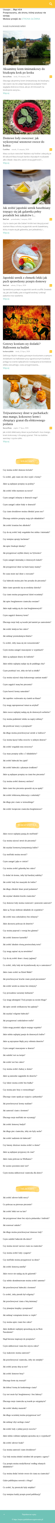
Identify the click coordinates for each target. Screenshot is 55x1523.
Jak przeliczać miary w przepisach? (17, 726)
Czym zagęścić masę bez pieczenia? (17, 684)
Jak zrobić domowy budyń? (14, 1124)
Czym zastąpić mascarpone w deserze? (19, 1048)
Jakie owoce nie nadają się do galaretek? (19, 1274)
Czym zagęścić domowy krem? (16, 615)
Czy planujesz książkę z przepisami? (18, 1308)
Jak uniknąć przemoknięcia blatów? (17, 636)
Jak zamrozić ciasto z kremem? (16, 1110)
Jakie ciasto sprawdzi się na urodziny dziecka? (22, 588)
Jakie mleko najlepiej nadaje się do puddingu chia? (24, 664)
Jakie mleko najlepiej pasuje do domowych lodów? (24, 1034)
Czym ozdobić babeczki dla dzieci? (17, 1239)
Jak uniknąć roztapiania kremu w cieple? (20, 1315)
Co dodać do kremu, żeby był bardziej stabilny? (23, 875)
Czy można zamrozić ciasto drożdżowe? (19, 1450)
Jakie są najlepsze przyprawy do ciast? (18, 1152)
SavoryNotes (7, 76)
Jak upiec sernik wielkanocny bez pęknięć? (20, 1007)
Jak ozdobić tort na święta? (14, 1055)
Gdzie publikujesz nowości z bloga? (18, 1480)
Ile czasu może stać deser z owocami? (18, 574)
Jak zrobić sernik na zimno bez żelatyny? (20, 986)
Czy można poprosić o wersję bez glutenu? (20, 931)
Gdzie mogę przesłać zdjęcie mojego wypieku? (22, 1027)
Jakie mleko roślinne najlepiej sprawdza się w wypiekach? (27, 1436)
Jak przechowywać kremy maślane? (17, 1104)
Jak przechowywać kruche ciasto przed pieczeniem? (24, 979)
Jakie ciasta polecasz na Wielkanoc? (17, 1159)
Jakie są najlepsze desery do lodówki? (18, 657)
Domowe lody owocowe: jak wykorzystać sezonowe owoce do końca (23, 141)
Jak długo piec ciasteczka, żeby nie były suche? (22, 1131)
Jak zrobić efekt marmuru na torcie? (18, 491)
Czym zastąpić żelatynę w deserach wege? (20, 498)
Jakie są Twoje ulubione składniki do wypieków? (23, 910)
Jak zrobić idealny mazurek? (14, 1408)
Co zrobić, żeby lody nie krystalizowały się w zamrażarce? (27, 965)
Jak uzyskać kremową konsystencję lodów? (20, 848)
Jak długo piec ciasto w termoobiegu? (18, 802)
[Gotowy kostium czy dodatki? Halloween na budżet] (27, 322)
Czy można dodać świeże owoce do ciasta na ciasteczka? (26, 1474)
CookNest (6, 149)
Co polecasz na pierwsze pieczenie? (17, 1204)
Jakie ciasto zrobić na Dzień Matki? (17, 972)
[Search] (51, 4)
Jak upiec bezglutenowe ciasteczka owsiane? (21, 601)
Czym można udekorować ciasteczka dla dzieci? (23, 1173)
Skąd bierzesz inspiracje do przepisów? (19, 1339)
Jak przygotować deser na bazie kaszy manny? (22, 567)
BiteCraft (6, 219)
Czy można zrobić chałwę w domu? (17, 1069)
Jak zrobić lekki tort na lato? (15, 1211)
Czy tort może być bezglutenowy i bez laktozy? (22, 1394)
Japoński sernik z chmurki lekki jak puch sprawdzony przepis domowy (25, 279)
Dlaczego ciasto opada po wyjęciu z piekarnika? (23, 1097)
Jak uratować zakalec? (12, 1225)
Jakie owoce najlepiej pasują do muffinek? (20, 834)
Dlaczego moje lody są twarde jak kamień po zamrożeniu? (27, 622)
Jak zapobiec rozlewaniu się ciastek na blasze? (22, 698)
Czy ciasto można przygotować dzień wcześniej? (23, 594)
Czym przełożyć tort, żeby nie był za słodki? (21, 671)
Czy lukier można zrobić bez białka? (18, 1083)
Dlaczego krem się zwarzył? (14, 1380)
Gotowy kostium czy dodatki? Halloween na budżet (21, 345)
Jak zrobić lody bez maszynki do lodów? (20, 882)
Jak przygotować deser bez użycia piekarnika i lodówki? (26, 1218)
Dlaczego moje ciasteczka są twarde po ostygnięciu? (24, 1401)
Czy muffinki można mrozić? (15, 854)
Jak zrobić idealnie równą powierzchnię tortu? (22, 944)
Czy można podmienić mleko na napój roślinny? (23, 719)
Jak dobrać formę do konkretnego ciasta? (20, 1387)
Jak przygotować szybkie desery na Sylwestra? (22, 553)
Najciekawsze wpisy (29, 1514)
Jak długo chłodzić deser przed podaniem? (20, 889)
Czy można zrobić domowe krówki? (18, 470)
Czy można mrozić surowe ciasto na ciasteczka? (22, 1246)
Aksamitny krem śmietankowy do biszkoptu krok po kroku (24, 70)
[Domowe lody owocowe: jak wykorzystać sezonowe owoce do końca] (27, 117)
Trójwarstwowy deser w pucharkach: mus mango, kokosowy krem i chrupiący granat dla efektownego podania (26, 418)
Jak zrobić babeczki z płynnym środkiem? (20, 767)
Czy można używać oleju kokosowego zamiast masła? (25, 677)
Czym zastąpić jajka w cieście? (15, 861)
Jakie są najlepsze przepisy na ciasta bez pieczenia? (24, 774)
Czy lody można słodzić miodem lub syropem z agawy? (26, 1457)
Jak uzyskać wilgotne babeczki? (16, 1014)
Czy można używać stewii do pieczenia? (19, 841)
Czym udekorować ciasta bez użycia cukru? (21, 1346)
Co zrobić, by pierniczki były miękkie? (19, 1487)
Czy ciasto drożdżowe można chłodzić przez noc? (23, 511)
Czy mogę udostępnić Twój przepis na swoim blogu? (25, 1000)
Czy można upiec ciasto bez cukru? (17, 1322)
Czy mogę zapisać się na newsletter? (18, 951)
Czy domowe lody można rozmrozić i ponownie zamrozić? (27, 903)
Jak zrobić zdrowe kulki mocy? (16, 1197)
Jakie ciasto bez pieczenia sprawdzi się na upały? (23, 788)
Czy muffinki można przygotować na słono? (21, 1260)
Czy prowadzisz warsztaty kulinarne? (18, 993)
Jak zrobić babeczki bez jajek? (15, 761)
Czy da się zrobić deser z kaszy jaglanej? (20, 958)
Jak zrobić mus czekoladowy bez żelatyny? (20, 917)
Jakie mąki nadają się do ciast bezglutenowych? (22, 608)
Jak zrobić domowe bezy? (13, 1374)
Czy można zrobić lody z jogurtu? (17, 1253)
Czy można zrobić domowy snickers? (18, 781)
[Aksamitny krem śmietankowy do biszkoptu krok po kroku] (27, 48)
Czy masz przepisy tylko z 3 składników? (20, 754)
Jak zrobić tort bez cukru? (13, 1062)
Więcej (6, 93)
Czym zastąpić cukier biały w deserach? (19, 504)
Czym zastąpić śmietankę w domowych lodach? (22, 560)
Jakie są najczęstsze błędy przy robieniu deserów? (23, 1041)
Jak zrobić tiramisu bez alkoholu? (17, 525)
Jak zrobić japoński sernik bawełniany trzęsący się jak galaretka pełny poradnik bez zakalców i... (26, 211)
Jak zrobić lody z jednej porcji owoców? (19, 1429)
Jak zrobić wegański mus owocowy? (18, 747)
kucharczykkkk (8, 351)
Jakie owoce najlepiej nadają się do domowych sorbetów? (26, 712)
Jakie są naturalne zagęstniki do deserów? (20, 1076)
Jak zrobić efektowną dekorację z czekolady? (21, 795)
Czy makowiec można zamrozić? (16, 1353)
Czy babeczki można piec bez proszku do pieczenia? (24, 581)
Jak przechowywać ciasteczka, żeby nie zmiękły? (23, 1360)
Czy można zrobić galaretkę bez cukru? (19, 868)
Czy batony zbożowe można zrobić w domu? (21, 1145)
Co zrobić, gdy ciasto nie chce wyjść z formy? (22, 477)
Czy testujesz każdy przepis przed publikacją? (22, 1494)
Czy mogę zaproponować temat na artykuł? (21, 705)
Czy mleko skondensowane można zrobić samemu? (24, 1280)
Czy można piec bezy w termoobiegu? (18, 1090)
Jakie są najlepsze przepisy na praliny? (19, 484)
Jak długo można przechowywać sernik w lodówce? (24, 733)
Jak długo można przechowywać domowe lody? (22, 1232)
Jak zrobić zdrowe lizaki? (13, 1443)
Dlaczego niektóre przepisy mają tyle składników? (23, 518)
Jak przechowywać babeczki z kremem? (19, 1287)
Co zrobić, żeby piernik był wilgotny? (18, 1294)
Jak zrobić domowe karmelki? (15, 937)
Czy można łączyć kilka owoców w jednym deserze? (24, 740)
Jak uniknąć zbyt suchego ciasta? (16, 1422)
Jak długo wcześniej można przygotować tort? (22, 1415)
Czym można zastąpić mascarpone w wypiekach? (23, 650)
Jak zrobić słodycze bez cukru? (15, 629)
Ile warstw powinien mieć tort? (16, 1166)
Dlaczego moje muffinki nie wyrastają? (19, 1117)
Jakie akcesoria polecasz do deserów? (18, 924)
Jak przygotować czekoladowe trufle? (18, 1021)
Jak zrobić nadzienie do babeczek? (17, 1138)
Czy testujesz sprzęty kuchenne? (16, 539)
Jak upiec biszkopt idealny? (14, 546)
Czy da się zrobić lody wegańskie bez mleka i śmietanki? (26, 532)
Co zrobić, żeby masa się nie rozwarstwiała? (21, 643)
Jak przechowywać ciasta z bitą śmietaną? (20, 1301)
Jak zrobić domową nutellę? (14, 1267)
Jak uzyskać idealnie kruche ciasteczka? (19, 896)
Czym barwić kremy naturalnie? (16, 691)
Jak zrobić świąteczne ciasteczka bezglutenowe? (22, 809)
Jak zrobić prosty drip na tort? (15, 1367)
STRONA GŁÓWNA (31, 19)
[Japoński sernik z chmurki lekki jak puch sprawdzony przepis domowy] (27, 256)
